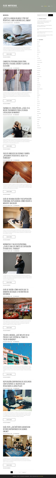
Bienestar (38, 52)
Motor (38, 92)
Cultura (38, 64)
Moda (38, 90)
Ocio (38, 99)
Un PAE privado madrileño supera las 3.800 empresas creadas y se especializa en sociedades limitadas (44, 22)
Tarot (38, 115)
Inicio (42, 6)
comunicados (17, 22)
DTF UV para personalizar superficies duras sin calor (44, 29)
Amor (38, 43)
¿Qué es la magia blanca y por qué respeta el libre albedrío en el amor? (17, 19)
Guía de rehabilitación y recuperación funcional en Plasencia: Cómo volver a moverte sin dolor (17, 201)
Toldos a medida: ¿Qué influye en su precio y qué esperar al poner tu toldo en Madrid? (16, 337)
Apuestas (38, 45)
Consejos (38, 58)
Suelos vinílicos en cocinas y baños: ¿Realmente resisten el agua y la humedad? (16, 155)
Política (38, 101)
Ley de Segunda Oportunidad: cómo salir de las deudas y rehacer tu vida (45, 32)
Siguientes (24, 472)
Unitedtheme (40, 476)
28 (19, 472)
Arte (37, 47)
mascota (38, 86)
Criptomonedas (39, 62)
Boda (38, 54)
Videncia (38, 125)
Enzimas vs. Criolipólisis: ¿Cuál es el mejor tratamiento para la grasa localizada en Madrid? (16, 110)
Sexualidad (39, 113)
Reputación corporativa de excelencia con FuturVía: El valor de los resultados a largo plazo (17, 383)
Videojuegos (39, 127)
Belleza (38, 50)
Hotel (38, 80)
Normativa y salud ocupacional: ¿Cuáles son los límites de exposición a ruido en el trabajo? (17, 246)
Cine (38, 56)
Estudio (38, 72)
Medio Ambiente (39, 88)
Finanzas (38, 74)
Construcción (39, 60)
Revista (45, 6)
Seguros (38, 111)
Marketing (38, 84)
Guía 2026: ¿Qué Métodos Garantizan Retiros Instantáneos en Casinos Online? (16, 429)
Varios (49, 6)
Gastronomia (39, 76)
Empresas (38, 70)
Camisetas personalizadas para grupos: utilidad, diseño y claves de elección (16, 63)
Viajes (38, 123)
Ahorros (38, 41)
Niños (38, 97)
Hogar (38, 78)
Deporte (38, 66)
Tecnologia (39, 117)
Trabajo (38, 119)
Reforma (38, 103)
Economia (38, 68)
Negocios (38, 95)
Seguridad (38, 109)
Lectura (38, 82)
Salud (38, 107)
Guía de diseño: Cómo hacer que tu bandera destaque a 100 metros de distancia (16, 291)
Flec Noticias (10, 5)
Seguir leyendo (9, 100)
